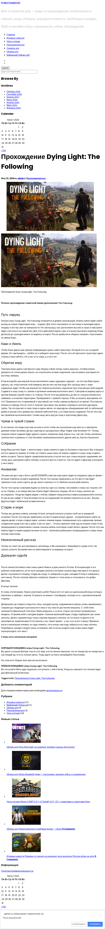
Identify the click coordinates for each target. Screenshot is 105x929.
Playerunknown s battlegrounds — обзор (40, 829)
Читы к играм (13, 41)
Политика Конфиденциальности (17, 871)
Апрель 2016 (13, 102)
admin (21, 178)
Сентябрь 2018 (14, 94)
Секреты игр (13, 48)
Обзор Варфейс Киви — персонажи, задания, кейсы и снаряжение (52, 774)
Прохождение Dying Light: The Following (35, 678)
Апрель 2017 (13, 97)
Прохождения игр (15, 44)
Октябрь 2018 (13, 91)
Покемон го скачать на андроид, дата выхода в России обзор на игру (59, 856)
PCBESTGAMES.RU (10, 2)
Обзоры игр (12, 51)
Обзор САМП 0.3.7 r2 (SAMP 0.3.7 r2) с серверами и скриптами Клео (55, 801)
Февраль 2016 (14, 107)
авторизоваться (54, 690)
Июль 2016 (12, 99)
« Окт (3, 150)
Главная (11, 34)
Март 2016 (12, 105)
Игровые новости (15, 38)
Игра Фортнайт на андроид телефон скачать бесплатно (47, 747)
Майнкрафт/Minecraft (18, 55)
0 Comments (68, 829)
